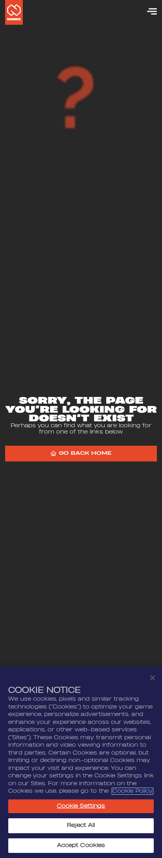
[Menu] (148, 11)
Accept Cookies (81, 845)
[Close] (152, 677)
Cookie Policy (132, 791)
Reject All (81, 825)
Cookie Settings (81, 806)
